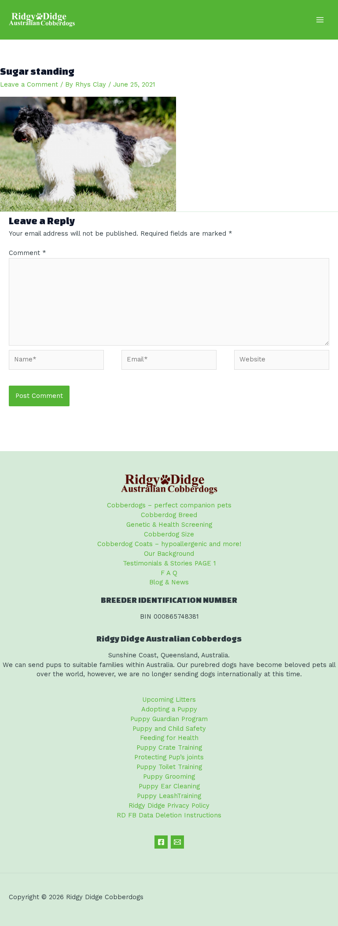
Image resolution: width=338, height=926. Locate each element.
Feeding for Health (169, 738)
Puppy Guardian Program (169, 719)
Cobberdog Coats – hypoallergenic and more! (169, 544)
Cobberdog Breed (169, 515)
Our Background (169, 554)
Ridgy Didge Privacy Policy (169, 805)
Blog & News (169, 582)
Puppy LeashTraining (169, 796)
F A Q (169, 573)
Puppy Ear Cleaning (169, 786)
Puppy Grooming (169, 776)
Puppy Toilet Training (169, 767)
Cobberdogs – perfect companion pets (169, 505)
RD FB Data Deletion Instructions (169, 815)
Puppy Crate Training (169, 747)
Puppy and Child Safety (169, 729)
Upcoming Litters (169, 700)
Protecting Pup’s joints (169, 757)
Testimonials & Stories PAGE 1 (169, 563)
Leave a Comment (29, 84)
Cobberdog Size (169, 534)
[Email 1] (177, 842)
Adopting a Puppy (169, 709)
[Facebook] (161, 842)
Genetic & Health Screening (169, 525)
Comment (27, 253)
